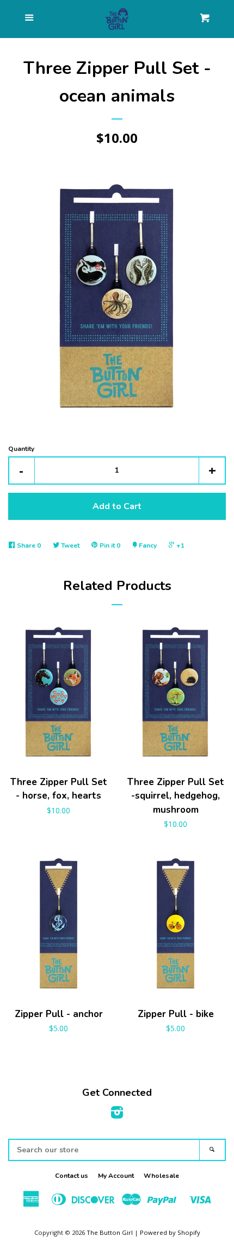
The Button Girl (110, 1232)
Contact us (71, 1175)
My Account (116, 1175)
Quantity (21, 448)
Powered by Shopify (170, 1232)
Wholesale (161, 1175)
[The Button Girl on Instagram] (117, 1114)
